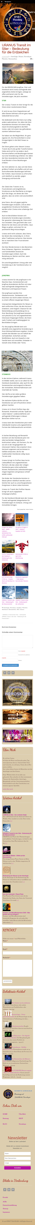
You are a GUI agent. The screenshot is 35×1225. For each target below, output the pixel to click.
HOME (5, 1114)
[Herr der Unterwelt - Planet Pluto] (17, 889)
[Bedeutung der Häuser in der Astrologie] (17, 870)
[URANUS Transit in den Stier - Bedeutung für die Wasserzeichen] (17, 828)
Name (21, 651)
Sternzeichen (12, 59)
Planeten (5, 59)
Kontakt (5, 1197)
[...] (11, 821)
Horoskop (13, 607)
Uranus (22, 609)
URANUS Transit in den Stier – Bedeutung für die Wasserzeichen (8, 602)
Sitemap (5, 1209)
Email (5, 949)
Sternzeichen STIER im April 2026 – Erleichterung (22, 556)
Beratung (6, 1118)
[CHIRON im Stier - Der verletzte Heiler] (17, 809)
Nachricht (6, 958)
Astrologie (14, 57)
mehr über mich (8, 789)
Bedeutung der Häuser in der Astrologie (15, 875)
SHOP (21, 1118)
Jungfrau (19, 607)
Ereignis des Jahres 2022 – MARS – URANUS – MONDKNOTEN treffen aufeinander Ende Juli (7, 532)
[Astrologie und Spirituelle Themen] (17, 37)
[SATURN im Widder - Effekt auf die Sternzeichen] (17, 850)
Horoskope (27, 57)
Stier (18, 609)
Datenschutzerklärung (10, 1205)
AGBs (5, 1202)
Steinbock (5, 609)
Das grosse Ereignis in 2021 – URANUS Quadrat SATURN (22, 529)
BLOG (5, 1124)
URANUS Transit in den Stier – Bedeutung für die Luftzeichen (22, 602)
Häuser (21, 57)
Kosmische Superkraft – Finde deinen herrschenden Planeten (22, 579)
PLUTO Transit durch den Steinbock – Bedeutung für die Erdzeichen (8, 557)
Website (20, 660)
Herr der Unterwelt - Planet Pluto (13, 894)
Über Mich (22, 1114)
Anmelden (17, 1168)
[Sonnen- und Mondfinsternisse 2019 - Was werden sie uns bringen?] (17, 907)
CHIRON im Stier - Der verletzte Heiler (15, 815)
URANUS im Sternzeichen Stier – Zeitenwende (14, 614)
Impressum (6, 1212)
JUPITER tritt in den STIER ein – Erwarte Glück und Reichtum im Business (8, 580)
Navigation (8, 1)
